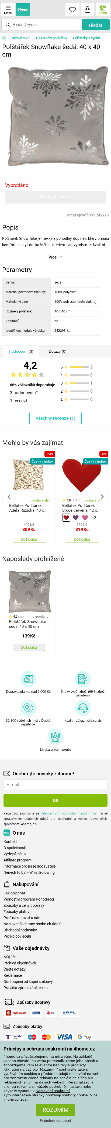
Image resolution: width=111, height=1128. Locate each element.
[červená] (66, 517)
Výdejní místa (15, 854)
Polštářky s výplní (86, 38)
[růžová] (85, 517)
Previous (9, 496)
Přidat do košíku (55, 196)
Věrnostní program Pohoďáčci (29, 899)
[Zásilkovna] (16, 1013)
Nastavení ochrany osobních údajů (32, 924)
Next (102, 496)
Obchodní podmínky (20, 930)
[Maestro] (32, 1037)
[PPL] (69, 1013)
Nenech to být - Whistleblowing (29, 873)
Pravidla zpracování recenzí (26, 988)
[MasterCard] (46, 1037)
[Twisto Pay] (14, 1037)
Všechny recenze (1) (55, 418)
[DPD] (51, 1013)
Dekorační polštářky (51, 38)
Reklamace (13, 976)
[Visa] (64, 1037)
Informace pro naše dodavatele (30, 866)
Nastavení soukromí (53, 1091)
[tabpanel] (55, 114)
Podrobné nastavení (55, 1121)
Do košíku (29, 539)
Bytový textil (21, 38)
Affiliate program (18, 860)
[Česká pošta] (36, 1013)
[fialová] (75, 517)
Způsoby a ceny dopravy (24, 906)
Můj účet (11, 957)
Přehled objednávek (20, 963)
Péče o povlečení (17, 936)
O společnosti (15, 848)
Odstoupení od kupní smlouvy (28, 982)
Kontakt (10, 842)
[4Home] (6, 38)
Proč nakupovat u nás (22, 918)
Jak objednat (14, 893)
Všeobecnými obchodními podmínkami (70, 813)
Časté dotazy (15, 969)
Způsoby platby (16, 912)
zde (23, 1099)
